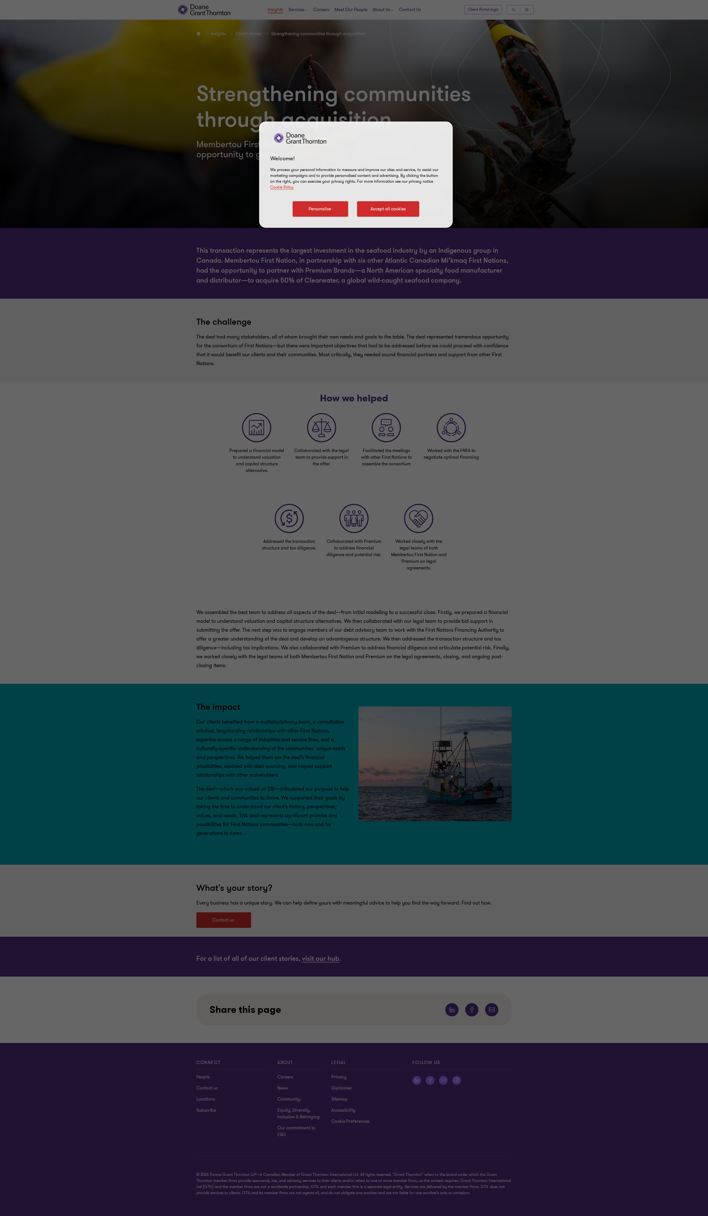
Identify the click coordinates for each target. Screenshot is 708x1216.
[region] (356, 175)
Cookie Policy (281, 187)
